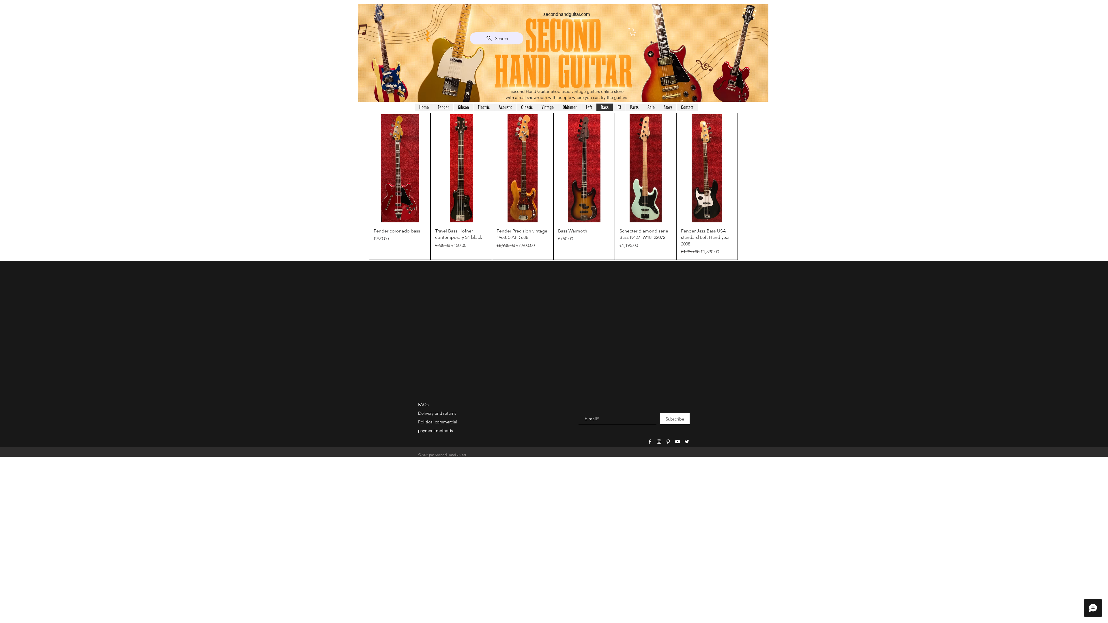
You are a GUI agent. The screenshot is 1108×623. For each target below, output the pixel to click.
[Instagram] (659, 441)
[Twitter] (687, 441)
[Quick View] (399, 168)
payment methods (435, 430)
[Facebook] (650, 441)
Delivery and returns (437, 413)
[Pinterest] (668, 441)
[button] (632, 32)
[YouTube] (677, 441)
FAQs (423, 404)
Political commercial (437, 422)
